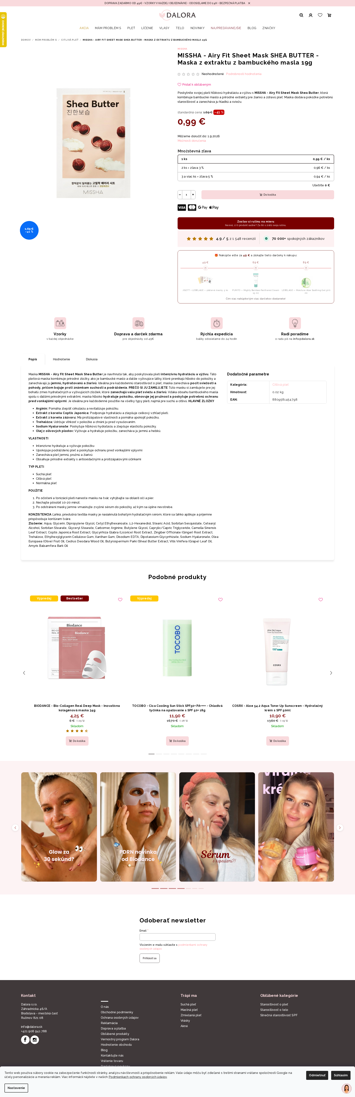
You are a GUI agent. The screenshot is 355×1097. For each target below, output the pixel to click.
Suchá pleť (188, 1004)
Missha (182, 49)
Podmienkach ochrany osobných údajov (138, 1077)
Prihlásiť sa (150, 958)
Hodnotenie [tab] (61, 359)
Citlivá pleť (280, 384)
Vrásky (185, 1020)
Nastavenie (16, 1088)
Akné (184, 1026)
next (331, 673)
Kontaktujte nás (112, 1055)
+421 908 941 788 (34, 1031)
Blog (104, 1050)
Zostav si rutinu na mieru (255, 223)
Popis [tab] (33, 359)
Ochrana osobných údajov (120, 1017)
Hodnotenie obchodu (116, 1044)
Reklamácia (109, 1023)
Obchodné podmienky (117, 1012)
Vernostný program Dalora (120, 1039)
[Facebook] (25, 1039)
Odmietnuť (317, 1075)
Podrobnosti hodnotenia (243, 74)
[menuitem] (84, 28)
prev (24, 673)
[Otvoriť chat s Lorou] (347, 1089)
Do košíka (270, 194)
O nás (105, 1007)
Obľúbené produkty (115, 1034)
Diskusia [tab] (92, 359)
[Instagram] (34, 1039)
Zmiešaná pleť (191, 1015)
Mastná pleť (189, 1010)
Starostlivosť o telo (274, 1010)
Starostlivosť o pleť (274, 1004)
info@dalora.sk (31, 1027)
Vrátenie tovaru (112, 1061)
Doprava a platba (113, 1028)
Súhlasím (341, 1075)
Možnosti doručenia (192, 140)
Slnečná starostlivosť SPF (279, 1015)
